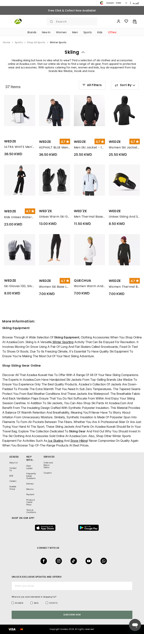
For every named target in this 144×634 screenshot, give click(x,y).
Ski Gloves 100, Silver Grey (19, 286)
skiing (72, 52)
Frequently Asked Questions (31, 475)
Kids (99, 32)
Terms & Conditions (31, 511)
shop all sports (36, 42)
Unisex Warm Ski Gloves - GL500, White (54, 216)
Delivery (30, 484)
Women (61, 32)
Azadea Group (12, 487)
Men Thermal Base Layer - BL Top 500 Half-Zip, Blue (89, 216)
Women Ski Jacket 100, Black (124, 147)
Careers (12, 481)
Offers (112, 32)
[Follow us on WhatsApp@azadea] (102, 561)
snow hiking (78, 441)
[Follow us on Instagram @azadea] (57, 561)
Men (75, 32)
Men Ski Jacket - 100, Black (89, 147)
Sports (87, 32)
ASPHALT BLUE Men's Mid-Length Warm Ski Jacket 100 (54, 147)
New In (46, 32)
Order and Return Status (48, 465)
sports (19, 42)
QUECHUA (82, 280)
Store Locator (29, 467)
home (6, 42)
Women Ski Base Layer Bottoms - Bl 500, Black (54, 286)
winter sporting (63, 342)
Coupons (48, 473)
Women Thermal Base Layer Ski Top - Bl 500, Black (124, 286)
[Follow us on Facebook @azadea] (42, 561)
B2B (11, 476)
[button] (134, 21)
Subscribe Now (72, 615)
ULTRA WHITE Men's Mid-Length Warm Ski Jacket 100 (19, 147)
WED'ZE (45, 211)
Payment (30, 494)
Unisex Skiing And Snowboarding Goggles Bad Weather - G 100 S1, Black (124, 216)
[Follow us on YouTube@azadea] (87, 561)
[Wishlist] (126, 21)
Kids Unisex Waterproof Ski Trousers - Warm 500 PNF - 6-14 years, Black (19, 217)
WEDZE (10, 141)
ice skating (55, 441)
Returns (29, 489)
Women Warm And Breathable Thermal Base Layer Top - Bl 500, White (89, 286)
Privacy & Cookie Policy (30, 502)
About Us (13, 463)
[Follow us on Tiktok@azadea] (72, 561)
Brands (32, 32)
